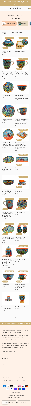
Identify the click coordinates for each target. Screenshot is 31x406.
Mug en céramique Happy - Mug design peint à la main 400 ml (21, 74)
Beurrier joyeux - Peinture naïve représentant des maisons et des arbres (20, 145)
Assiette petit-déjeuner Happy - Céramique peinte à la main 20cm (8, 145)
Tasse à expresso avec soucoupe (7, 307)
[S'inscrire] (27, 352)
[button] (26, 9)
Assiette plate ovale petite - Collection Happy (8, 169)
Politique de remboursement (16, 395)
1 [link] (11, 317)
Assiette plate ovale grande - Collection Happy (8, 239)
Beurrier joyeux (20, 51)
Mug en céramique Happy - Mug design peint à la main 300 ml (8, 74)
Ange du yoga (10, 23)
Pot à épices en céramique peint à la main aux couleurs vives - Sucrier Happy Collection (8, 262)
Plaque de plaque (20, 168)
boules (24, 23)
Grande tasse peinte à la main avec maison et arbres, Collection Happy (21, 121)
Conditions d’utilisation (9, 400)
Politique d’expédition (24, 400)
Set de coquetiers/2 (21, 307)
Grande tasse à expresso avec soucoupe (20, 286)
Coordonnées (10, 402)
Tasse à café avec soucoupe (21, 191)
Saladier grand (20, 259)
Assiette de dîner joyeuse (7, 120)
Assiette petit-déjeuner (6, 96)
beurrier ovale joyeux (6, 52)
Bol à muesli (5, 284)
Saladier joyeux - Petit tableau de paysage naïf (7, 192)
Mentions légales (21, 402)
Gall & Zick (17, 392)
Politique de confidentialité (16, 397)
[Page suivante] (20, 317)
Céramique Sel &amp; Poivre (20, 238)
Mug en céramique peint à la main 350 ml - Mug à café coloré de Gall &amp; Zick (8, 215)
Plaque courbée (20, 212)
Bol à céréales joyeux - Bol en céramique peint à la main (21, 98)
